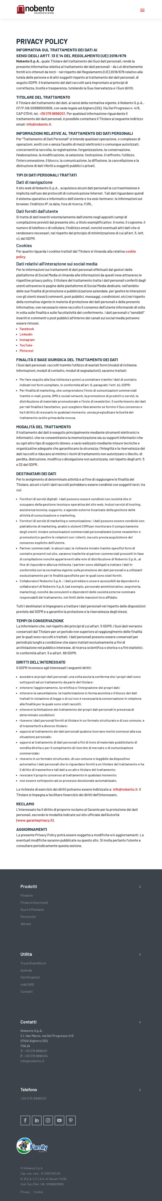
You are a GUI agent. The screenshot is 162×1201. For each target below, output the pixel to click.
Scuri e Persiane (32, 909)
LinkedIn (26, 334)
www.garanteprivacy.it (35, 820)
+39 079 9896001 (52, 113)
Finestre (26, 895)
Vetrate (25, 924)
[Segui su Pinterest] (71, 1120)
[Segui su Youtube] (59, 1120)
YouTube (26, 345)
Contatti (26, 991)
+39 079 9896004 (36, 1056)
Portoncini (28, 917)
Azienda (26, 970)
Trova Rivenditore (33, 963)
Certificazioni (30, 977)
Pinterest (27, 351)
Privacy (25, 1192)
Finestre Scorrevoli (34, 902)
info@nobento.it (39, 124)
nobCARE (27, 984)
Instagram (27, 340)
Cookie (38, 1192)
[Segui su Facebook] (25, 1120)
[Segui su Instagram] (48, 1120)
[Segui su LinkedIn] (37, 1120)
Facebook (27, 329)
